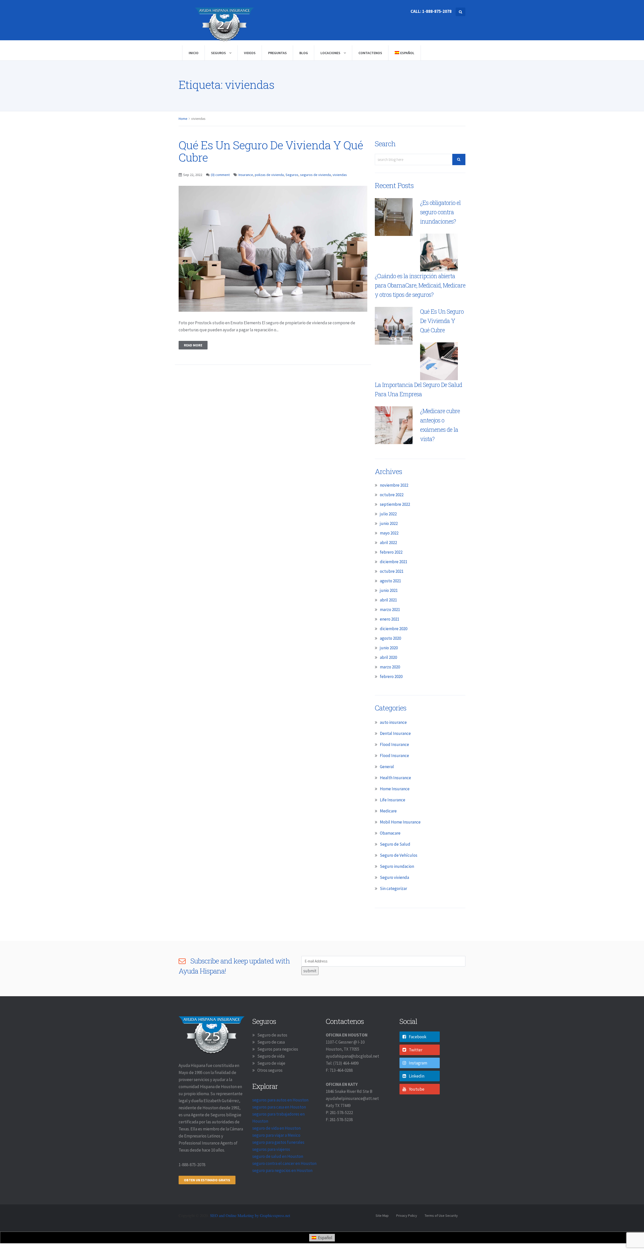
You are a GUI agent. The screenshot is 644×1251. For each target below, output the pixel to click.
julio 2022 (388, 514)
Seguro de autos (272, 1035)
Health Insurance (395, 777)
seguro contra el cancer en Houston (284, 1163)
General (387, 766)
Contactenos (370, 53)
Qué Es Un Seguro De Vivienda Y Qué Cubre (271, 151)
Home (183, 118)
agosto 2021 (390, 581)
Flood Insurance (394, 744)
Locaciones (330, 53)
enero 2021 (389, 619)
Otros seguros (270, 1070)
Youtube (416, 1089)
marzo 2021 (390, 609)
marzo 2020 (390, 667)
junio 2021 (389, 590)
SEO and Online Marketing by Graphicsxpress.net (250, 1215)
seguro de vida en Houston (276, 1128)
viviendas (340, 174)
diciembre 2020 (393, 628)
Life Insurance (392, 800)
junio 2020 (389, 648)
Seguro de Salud (395, 844)
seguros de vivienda (315, 174)
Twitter (415, 1050)
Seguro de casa (271, 1042)
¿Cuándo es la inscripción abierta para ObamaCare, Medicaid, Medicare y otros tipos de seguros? (420, 285)
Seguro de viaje (271, 1063)
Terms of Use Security (441, 1215)
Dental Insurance (395, 733)
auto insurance (393, 722)
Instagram (418, 1063)
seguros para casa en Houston (279, 1107)
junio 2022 (389, 523)
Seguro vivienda (394, 877)
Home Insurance (395, 789)
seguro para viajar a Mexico (276, 1135)
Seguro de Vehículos (398, 855)
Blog (303, 53)
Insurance (245, 174)
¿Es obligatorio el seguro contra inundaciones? (440, 212)
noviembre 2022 (394, 485)
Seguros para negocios (277, 1049)
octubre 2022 (392, 494)
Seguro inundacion (397, 866)
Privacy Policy (406, 1215)
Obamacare (390, 833)
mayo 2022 (389, 533)
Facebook (417, 1037)
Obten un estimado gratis (207, 1180)
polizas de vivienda (269, 174)
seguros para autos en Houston (280, 1100)
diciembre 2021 (393, 561)
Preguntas (277, 53)
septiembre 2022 (395, 504)
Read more (193, 345)
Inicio (193, 53)
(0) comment (220, 174)
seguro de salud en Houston (277, 1156)
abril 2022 (388, 542)
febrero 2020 (391, 676)
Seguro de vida (271, 1056)
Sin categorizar (393, 888)
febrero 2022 (391, 552)
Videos (250, 53)
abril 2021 (388, 600)
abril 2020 (388, 657)
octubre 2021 (392, 571)
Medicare (388, 811)
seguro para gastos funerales (278, 1142)
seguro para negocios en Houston (282, 1170)
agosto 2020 (390, 638)
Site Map (382, 1215)
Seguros (219, 53)
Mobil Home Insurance (400, 822)
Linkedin (416, 1076)
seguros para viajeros (271, 1149)
